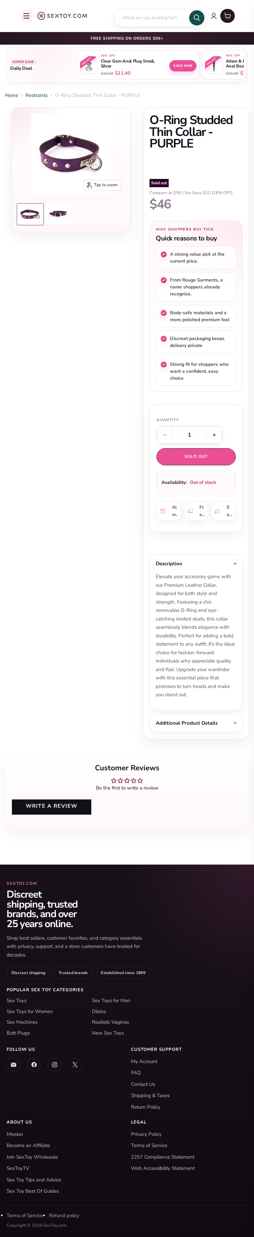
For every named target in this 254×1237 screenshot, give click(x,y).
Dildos (99, 1011)
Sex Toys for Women (30, 1011)
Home (11, 95)
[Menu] (26, 16)
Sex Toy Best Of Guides (33, 1191)
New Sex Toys (108, 1033)
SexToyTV (18, 1168)
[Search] (196, 17)
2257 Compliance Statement (162, 1157)
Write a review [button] (52, 806)
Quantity (167, 419)
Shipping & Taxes (150, 1095)
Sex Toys (16, 1000)
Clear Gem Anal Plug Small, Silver (128, 64)
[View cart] (227, 16)
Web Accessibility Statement (163, 1168)
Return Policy (145, 1107)
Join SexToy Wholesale (32, 1157)
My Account (144, 1061)
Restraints (36, 95)
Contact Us (143, 1084)
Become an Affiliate (28, 1145)
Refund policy (64, 1215)
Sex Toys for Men (111, 1000)
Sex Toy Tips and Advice (34, 1179)
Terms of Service (149, 1145)
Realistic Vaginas (110, 1022)
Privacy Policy (146, 1134)
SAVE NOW (182, 65)
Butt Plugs (18, 1033)
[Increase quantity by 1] (214, 435)
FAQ (136, 1072)
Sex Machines (22, 1022)
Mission (15, 1134)
